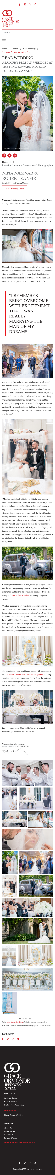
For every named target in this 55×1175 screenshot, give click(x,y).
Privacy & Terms (10, 1138)
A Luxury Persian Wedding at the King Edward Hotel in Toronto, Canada (27, 66)
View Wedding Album (15, 188)
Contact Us (8, 1135)
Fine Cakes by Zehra (20, 595)
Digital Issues (9, 1131)
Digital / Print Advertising (14, 1105)
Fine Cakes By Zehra (14, 1022)
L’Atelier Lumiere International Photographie (25, 674)
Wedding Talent (10, 1098)
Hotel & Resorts (10, 1102)
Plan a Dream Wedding (13, 1115)
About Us (8, 1128)
